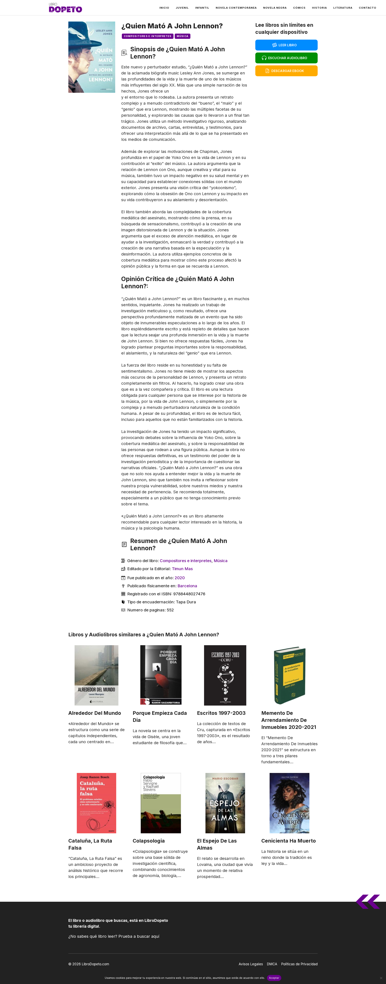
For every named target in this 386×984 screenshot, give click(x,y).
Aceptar (274, 977)
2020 (180, 577)
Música (182, 36)
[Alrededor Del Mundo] (96, 675)
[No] (381, 978)
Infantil (202, 7)
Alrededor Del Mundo (94, 713)
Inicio (164, 7)
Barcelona (187, 585)
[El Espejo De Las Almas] (225, 803)
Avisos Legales (251, 964)
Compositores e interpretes (147, 36)
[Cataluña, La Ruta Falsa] (96, 803)
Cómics (299, 7)
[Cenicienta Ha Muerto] (289, 803)
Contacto (367, 7)
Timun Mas (182, 568)
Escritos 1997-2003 (221, 713)
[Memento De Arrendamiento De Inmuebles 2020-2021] (289, 675)
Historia (319, 7)
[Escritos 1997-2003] (225, 675)
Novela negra (275, 7)
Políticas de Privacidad (299, 964)
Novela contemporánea (236, 7)
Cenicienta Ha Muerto (288, 841)
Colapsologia (149, 841)
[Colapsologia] (161, 803)
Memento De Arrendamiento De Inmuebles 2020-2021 (288, 720)
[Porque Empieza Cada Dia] (161, 675)
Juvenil (182, 7)
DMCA (272, 964)
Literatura (342, 7)
